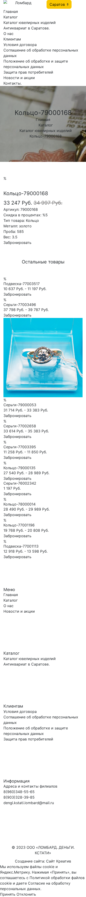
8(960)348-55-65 (19, 791)
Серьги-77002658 (19, 426)
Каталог (10, 17)
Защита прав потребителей (28, 72)
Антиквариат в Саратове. (26, 28)
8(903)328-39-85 (19, 797)
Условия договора (20, 44)
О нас (8, 33)
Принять (7, 894)
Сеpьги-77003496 (19, 304)
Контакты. (12, 83)
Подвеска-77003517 (21, 283)
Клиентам (12, 39)
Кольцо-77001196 (19, 525)
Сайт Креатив (58, 861)
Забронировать (17, 242)
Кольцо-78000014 (19, 504)
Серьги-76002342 (19, 483)
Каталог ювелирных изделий (29, 22)
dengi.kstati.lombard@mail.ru (28, 802)
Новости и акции (19, 77)
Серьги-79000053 (19, 405)
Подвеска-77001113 (21, 546)
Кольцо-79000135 (19, 468)
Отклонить (26, 894)
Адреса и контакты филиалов (30, 786)
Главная (10, 11)
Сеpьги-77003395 (19, 447)
